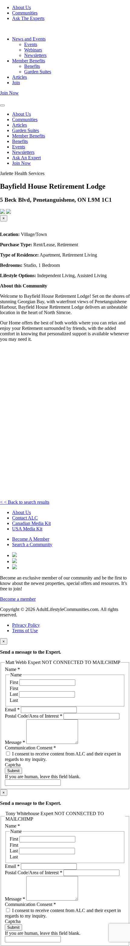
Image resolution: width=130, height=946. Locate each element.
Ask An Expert (26, 157)
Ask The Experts (28, 18)
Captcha (13, 764)
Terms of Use (25, 630)
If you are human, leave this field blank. (42, 776)
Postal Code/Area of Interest (33, 716)
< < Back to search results (24, 502)
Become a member (18, 599)
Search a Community (32, 544)
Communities (24, 12)
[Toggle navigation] (2, 105)
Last (14, 694)
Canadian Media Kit (31, 523)
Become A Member (30, 539)
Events (30, 44)
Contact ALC (25, 517)
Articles (19, 77)
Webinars (33, 49)
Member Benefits (28, 60)
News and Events (29, 38)
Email (12, 709)
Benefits (32, 66)
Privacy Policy (26, 625)
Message (15, 742)
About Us (21, 7)
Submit (13, 770)
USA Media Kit (27, 528)
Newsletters (35, 55)
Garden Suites (37, 71)
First (14, 682)
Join (16, 82)
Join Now (9, 92)
